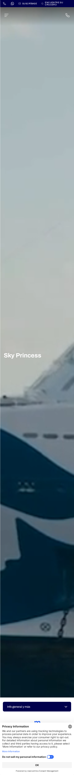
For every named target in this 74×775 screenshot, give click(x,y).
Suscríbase (29, 3)
